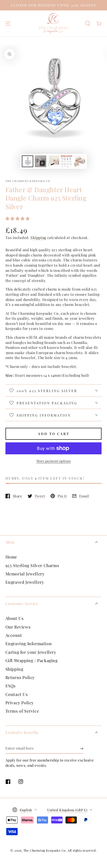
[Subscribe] (81, 748)
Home (11, 557)
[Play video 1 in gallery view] (40, 161)
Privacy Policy (19, 702)
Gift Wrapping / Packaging (31, 660)
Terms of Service (22, 711)
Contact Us (16, 694)
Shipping (38, 237)
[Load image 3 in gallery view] (66, 161)
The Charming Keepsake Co (27, 181)
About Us (14, 618)
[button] (18, 218)
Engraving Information (28, 643)
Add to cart (53, 433)
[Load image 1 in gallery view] (27, 161)
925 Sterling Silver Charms (32, 565)
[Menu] (8, 23)
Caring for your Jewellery (30, 652)
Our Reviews (18, 627)
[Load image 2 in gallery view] (53, 161)
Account (13, 635)
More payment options (53, 461)
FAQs (10, 685)
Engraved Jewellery (24, 582)
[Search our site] (87, 23)
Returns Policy (20, 677)
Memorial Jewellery (25, 573)
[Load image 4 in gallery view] (79, 161)
